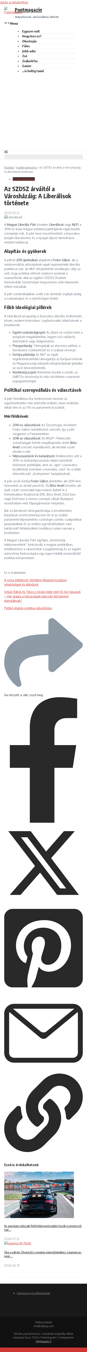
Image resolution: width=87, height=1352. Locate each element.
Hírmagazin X (43, 1341)
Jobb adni (28, 51)
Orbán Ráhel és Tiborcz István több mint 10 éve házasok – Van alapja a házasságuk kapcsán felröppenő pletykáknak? (42, 596)
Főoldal (9, 167)
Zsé (24, 56)
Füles (26, 46)
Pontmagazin (28, 10)
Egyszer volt (31, 31)
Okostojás (29, 41)
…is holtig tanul (33, 71)
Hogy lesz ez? (32, 36)
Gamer (26, 66)
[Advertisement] (43, 111)
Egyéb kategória (26, 167)
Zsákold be (30, 61)
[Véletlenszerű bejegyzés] (6, 152)
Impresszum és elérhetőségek (33, 1293)
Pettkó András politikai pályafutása (28, 608)
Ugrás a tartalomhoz (14, 2)
